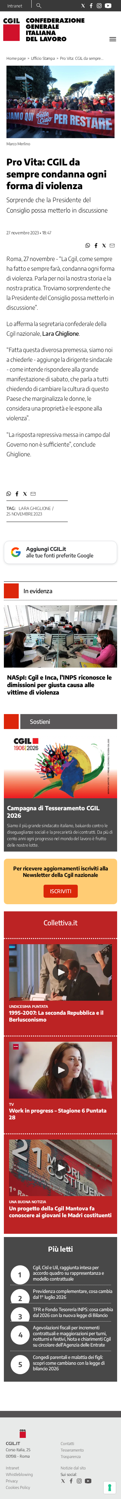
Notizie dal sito (73, 1468)
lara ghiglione (35, 508)
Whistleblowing (19, 1474)
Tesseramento (72, 1450)
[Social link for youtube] (108, 5)
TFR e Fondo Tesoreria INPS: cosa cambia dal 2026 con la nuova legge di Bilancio (73, 1312)
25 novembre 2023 (24, 513)
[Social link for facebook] (91, 5)
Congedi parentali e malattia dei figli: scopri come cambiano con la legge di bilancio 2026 (69, 1362)
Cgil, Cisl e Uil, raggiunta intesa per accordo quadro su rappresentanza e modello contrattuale (68, 1273)
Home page (16, 58)
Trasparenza (71, 1456)
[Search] (38, 6)
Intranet (14, 5)
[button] (88, 245)
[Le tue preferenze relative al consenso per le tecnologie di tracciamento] (110, 1487)
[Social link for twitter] (83, 5)
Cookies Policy (18, 1487)
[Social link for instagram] (99, 5)
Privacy (12, 1481)
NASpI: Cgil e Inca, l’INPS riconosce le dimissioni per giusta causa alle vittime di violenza (59, 684)
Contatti (67, 1443)
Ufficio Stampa (43, 58)
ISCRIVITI (60, 891)
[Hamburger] (112, 39)
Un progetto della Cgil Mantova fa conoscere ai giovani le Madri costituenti (60, 1212)
